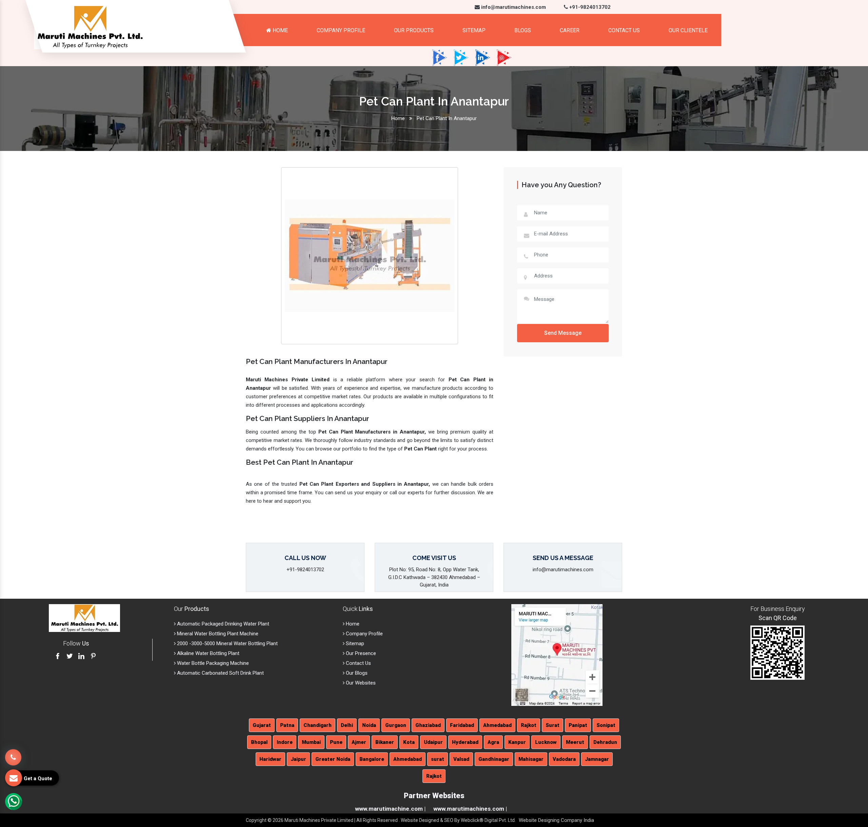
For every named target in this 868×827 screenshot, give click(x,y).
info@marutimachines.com (513, 7)
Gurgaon (395, 725)
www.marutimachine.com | (390, 808)
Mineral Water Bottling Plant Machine (217, 634)
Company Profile (341, 30)
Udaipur (433, 742)
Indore (285, 742)
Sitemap (474, 30)
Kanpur (517, 742)
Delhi (347, 725)
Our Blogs (356, 673)
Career (569, 30)
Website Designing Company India (556, 820)
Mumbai (311, 742)
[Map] (557, 655)
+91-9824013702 (589, 7)
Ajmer (359, 742)
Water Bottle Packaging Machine (212, 663)
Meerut (575, 742)
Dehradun (605, 742)
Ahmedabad (497, 725)
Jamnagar (597, 759)
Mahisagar (531, 759)
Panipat (578, 725)
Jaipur (298, 759)
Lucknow (546, 742)
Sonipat (605, 725)
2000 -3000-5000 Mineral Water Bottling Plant (227, 643)
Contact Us (624, 30)
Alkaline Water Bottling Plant (207, 653)
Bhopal (259, 742)
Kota (409, 742)
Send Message (562, 333)
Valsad (461, 759)
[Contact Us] (13, 755)
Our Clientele (688, 30)
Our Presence (360, 653)
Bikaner (384, 742)
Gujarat (262, 725)
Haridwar (270, 759)
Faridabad (462, 725)
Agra (493, 742)
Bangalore (371, 759)
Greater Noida (332, 759)
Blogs (522, 30)
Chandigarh (317, 725)
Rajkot (528, 725)
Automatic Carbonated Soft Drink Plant (220, 673)
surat (437, 759)
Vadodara (564, 759)
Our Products (414, 30)
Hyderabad (465, 742)
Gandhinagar (493, 759)
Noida (369, 725)
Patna (287, 725)
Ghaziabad (428, 725)
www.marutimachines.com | (470, 808)
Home (279, 30)
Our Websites (360, 683)
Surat (552, 725)
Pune (336, 742)
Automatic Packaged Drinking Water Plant (222, 624)
